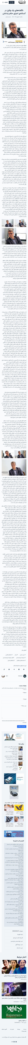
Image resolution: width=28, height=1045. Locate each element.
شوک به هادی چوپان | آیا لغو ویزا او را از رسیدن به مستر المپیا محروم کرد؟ (14, 909)
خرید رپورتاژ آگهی (19, 945)
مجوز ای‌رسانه (24, 1031)
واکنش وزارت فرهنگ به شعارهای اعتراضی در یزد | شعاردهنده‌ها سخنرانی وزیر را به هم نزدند (11, 757)
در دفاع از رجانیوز (22, 1021)
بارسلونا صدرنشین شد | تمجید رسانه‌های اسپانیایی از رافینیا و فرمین (15, 888)
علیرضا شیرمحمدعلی (20, 657)
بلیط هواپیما (20, 934)
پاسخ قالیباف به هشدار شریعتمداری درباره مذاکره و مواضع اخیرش (15, 923)
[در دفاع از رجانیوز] (14, 1012)
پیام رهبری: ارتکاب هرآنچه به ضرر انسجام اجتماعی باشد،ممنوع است (15, 845)
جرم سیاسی (22, 655)
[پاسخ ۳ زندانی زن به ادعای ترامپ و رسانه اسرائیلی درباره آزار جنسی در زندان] (14, 967)
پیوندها (18, 1029)
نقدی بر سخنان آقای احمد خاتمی (16, 899)
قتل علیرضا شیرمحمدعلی (8, 657)
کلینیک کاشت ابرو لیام (18, 938)
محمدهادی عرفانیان (21, 660)
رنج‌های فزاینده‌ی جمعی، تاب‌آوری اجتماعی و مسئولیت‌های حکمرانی (14, 883)
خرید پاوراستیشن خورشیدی (17, 941)
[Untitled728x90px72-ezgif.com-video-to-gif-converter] (14, 42)
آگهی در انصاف (4, 1029)
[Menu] (3, 2)
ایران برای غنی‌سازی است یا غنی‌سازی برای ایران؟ (14, 857)
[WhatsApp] (9, 669)
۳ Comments (16, 1002)
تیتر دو (9, 17)
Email (24, 699)
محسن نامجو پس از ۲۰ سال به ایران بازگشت (14, 891)
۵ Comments (17, 1022)
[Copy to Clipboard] (4, 669)
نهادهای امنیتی (11, 660)
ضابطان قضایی (9, 655)
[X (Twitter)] (18, 669)
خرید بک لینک (20, 948)
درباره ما (24, 1029)
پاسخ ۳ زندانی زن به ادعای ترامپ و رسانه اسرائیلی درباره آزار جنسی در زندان (15, 976)
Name (24, 693)
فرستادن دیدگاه (21, 726)
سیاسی (7, 17)
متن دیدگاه (23, 706)
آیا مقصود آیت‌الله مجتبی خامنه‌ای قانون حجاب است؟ (10, 747)
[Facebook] (23, 669)
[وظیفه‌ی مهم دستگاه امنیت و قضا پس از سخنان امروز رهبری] (14, 989)
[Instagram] (5, 2)
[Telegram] (4, 2)
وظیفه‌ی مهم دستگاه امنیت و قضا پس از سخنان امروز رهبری (14, 999)
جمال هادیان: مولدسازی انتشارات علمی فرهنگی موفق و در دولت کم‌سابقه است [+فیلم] (14, 879)
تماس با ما (12, 1029)
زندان (16, 655)
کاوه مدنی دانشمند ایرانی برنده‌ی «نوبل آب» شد (14, 902)
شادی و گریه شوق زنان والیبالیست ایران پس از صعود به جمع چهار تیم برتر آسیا (14, 870)
